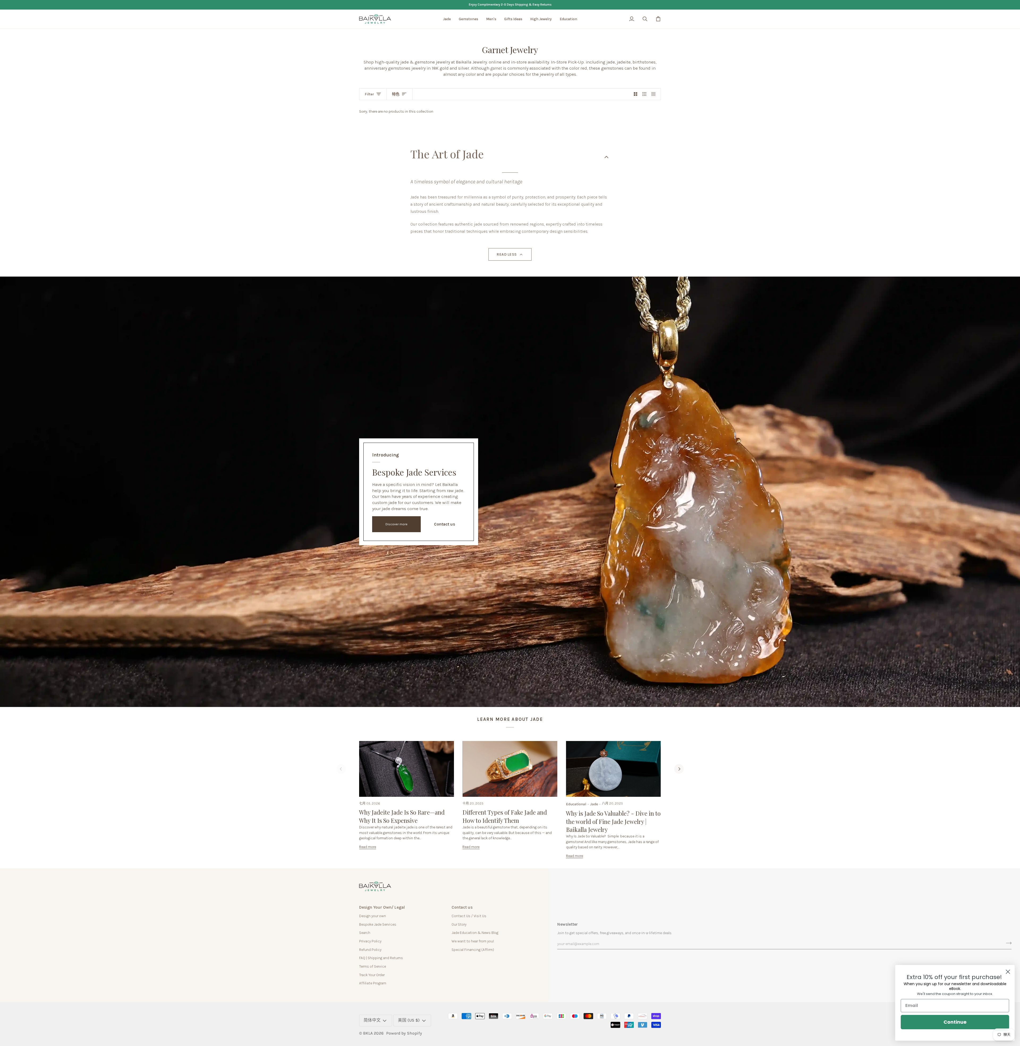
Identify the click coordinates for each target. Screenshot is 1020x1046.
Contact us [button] (462, 907)
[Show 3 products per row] (644, 94)
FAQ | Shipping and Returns (381, 958)
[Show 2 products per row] (635, 94)
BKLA (368, 1033)
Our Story (459, 924)
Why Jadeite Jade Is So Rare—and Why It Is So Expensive (402, 816)
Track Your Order (372, 975)
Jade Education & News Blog (475, 932)
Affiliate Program (372, 983)
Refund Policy (370, 949)
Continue (955, 1022)
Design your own (372, 916)
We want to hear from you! (473, 941)
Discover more (396, 524)
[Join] (1007, 943)
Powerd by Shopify (404, 1033)
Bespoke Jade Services (377, 924)
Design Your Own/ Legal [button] (382, 907)
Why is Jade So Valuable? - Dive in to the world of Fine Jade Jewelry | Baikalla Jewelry (613, 821)
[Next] (679, 769)
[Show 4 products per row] (655, 94)
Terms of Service (372, 966)
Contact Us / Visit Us (469, 916)
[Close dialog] (1008, 971)
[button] (447, 19)
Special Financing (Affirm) (473, 949)
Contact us (444, 524)
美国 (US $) (409, 1020)
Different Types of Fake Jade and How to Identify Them (504, 816)
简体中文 (372, 1020)
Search (364, 932)
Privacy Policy (370, 941)
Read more (367, 847)
